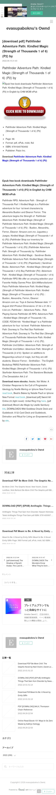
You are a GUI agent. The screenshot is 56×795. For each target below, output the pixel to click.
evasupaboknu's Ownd (28, 28)
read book (7, 393)
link (4, 408)
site (7, 420)
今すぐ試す (37, 13)
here (43, 400)
